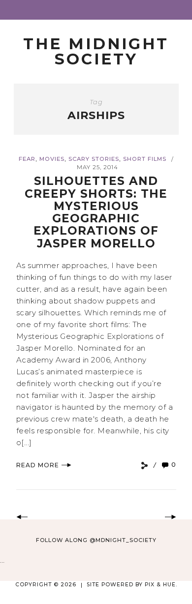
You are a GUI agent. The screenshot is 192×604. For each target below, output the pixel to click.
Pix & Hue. (161, 584)
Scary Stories (93, 158)
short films (144, 158)
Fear (27, 158)
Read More (37, 465)
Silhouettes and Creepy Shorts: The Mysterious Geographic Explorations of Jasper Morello (96, 212)
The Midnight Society (96, 51)
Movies (51, 158)
